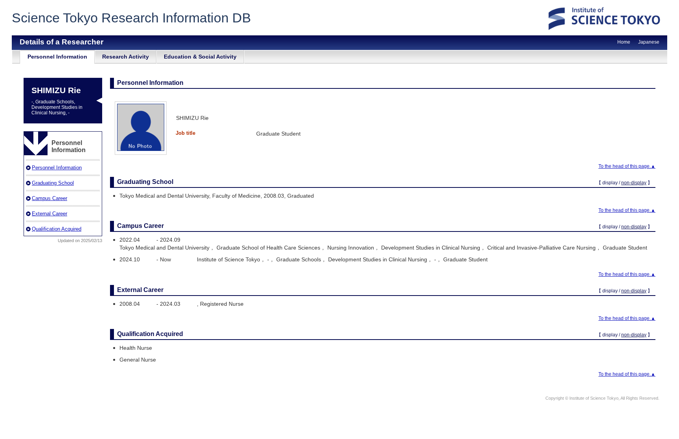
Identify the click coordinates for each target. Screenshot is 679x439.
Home (623, 42)
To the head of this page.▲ (626, 166)
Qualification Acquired (56, 229)
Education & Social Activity (200, 56)
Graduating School (53, 183)
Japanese (648, 42)
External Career (49, 214)
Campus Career (49, 198)
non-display (633, 183)
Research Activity (125, 56)
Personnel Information (57, 56)
